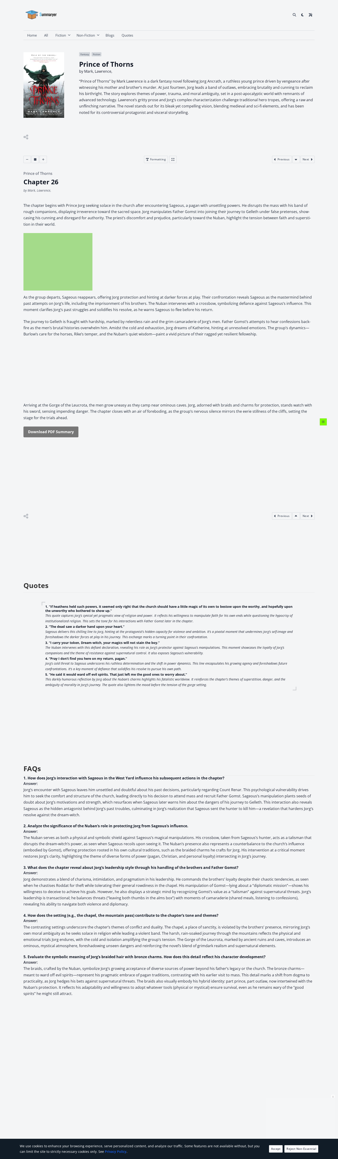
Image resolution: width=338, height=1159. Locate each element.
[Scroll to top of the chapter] (296, 516)
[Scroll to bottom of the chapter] (296, 159)
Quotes (127, 35)
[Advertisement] (57, 262)
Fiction (60, 35)
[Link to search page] (294, 14)
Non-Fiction (86, 35)
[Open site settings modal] (310, 14)
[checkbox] (302, 14)
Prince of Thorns (37, 173)
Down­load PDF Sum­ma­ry (51, 431)
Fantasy (84, 54)
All (46, 35)
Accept (276, 1149)
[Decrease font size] (27, 159)
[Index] (323, 422)
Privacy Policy (115, 1151)
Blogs (110, 35)
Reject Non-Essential (301, 1149)
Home (32, 35)
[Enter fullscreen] (173, 159)
